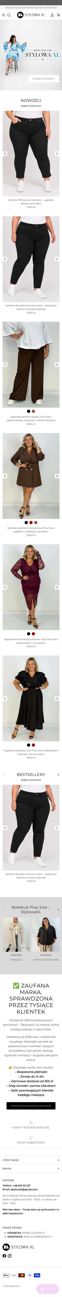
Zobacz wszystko (31, 106)
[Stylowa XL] (31, 15)
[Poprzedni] (5, 153)
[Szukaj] (10, 15)
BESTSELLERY (31, 774)
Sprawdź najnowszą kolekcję (31, 1106)
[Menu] (3, 15)
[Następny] (57, 153)
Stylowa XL (15, 1286)
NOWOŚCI (31, 100)
